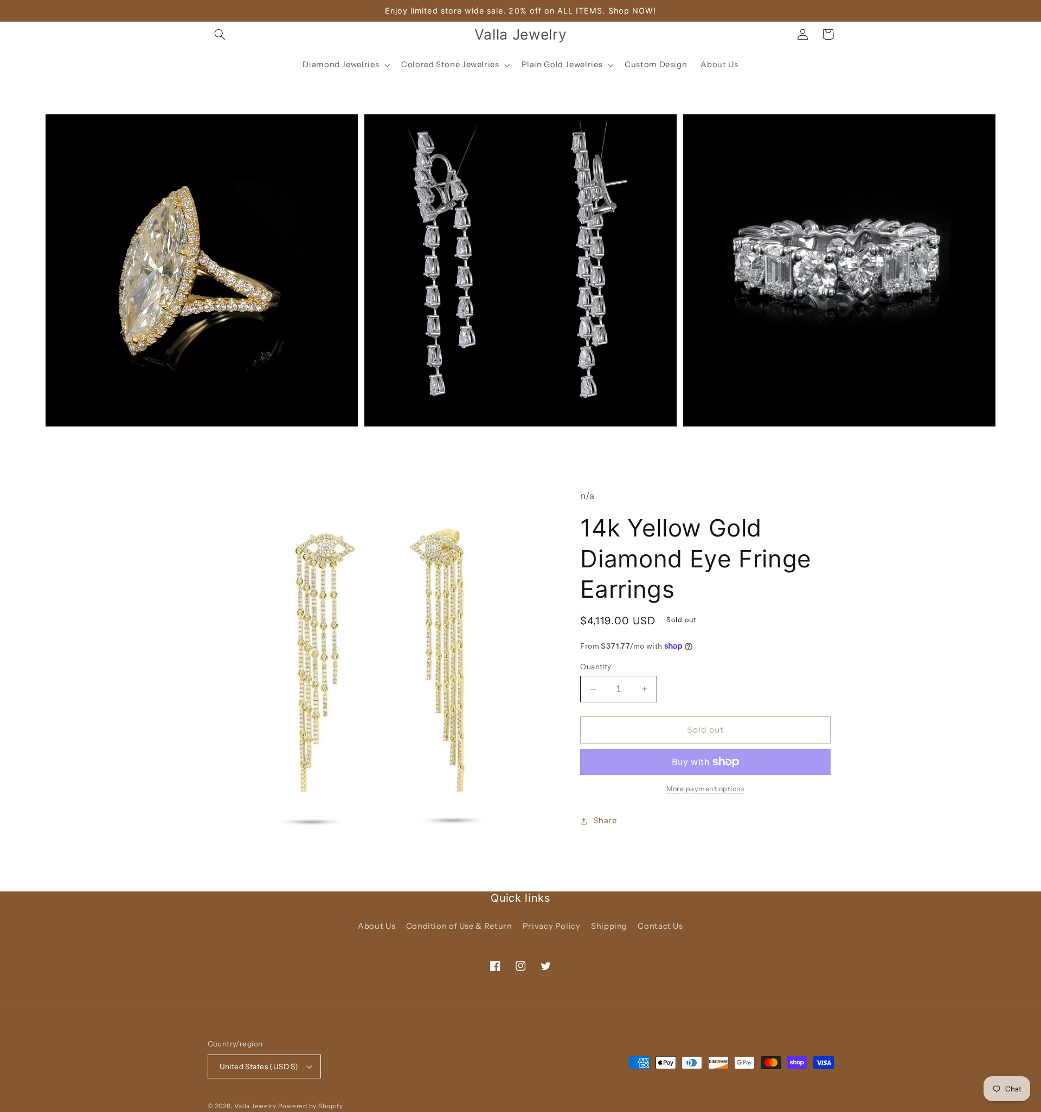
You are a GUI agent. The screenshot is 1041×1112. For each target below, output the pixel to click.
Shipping (609, 926)
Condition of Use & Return (459, 926)
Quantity (595, 667)
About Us (376, 926)
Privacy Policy (552, 926)
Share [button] (604, 820)
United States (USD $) (259, 1066)
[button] (220, 34)
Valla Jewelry (256, 1106)
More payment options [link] (705, 789)
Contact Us (660, 926)
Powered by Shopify (310, 1106)
